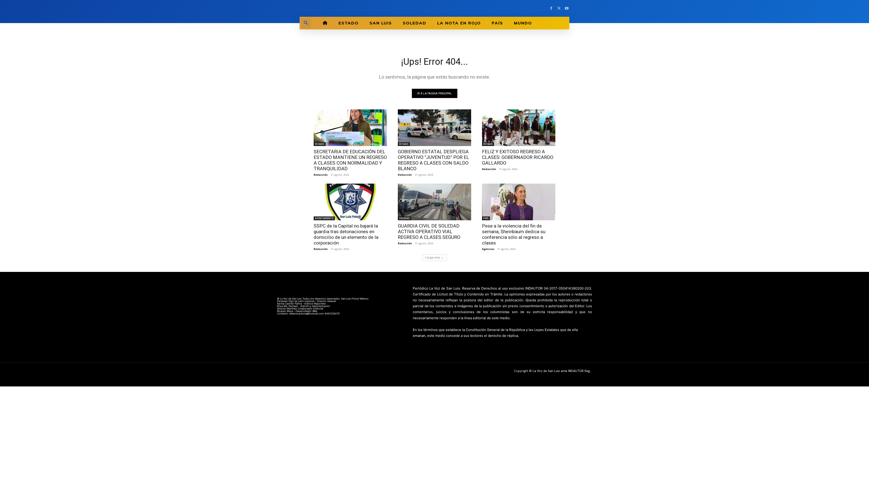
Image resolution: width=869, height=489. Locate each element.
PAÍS (486, 218)
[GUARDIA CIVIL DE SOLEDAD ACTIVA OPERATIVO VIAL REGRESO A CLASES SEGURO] (434, 202)
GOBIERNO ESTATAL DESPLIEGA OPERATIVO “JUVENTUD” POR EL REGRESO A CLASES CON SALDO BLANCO (433, 160)
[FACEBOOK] (551, 8)
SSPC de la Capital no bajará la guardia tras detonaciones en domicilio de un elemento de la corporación (346, 234)
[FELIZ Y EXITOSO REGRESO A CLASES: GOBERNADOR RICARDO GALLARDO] (518, 127)
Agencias (488, 249)
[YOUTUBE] (566, 8)
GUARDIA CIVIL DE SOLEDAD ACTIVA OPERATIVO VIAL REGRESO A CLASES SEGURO (429, 231)
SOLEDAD (404, 218)
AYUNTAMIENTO (324, 218)
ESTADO (319, 144)
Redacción (321, 174)
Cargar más (432, 257)
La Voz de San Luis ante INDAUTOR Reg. (562, 371)
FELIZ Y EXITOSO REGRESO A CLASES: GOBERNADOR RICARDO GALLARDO (517, 157)
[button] (306, 23)
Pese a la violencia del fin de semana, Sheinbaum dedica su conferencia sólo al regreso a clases (513, 234)
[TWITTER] (559, 8)
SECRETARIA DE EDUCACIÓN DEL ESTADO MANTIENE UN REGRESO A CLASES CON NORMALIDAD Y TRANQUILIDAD (350, 160)
